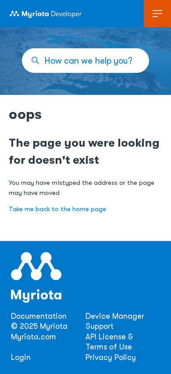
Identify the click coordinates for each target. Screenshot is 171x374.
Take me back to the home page (57, 209)
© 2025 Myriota (39, 326)
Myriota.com (33, 336)
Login (21, 357)
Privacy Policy (111, 357)
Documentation (39, 316)
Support (100, 326)
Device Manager (115, 316)
